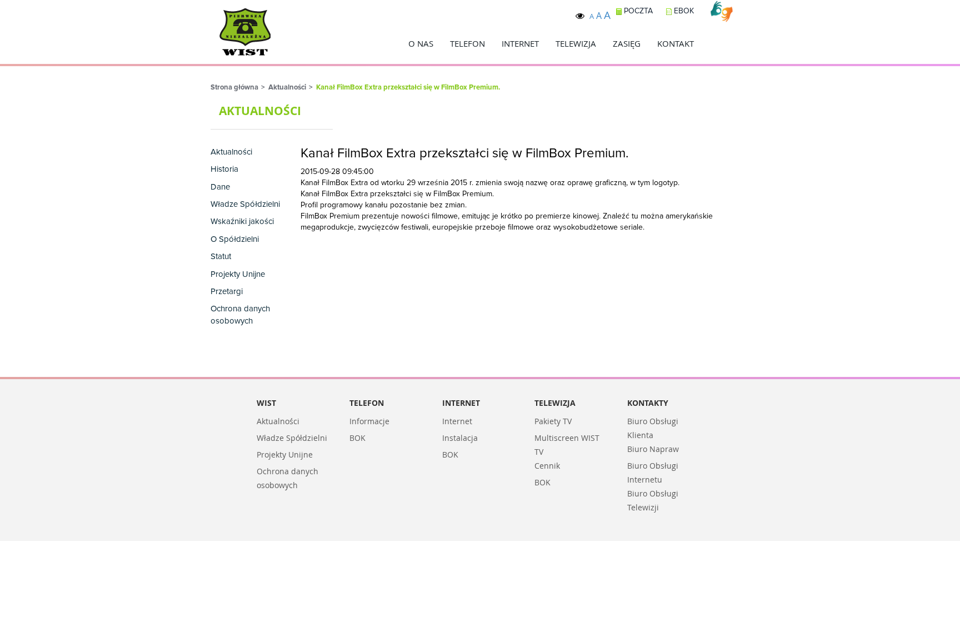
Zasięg (627, 43)
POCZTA (637, 11)
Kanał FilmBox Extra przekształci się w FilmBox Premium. (408, 87)
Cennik (547, 465)
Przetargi (227, 291)
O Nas (420, 43)
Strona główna (234, 87)
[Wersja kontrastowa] (580, 15)
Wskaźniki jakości (242, 221)
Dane (220, 187)
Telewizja (576, 43)
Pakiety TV (553, 421)
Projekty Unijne (238, 274)
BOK (357, 438)
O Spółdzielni (235, 239)
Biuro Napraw (653, 449)
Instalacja (460, 438)
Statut (221, 256)
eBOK (683, 11)
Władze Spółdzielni (245, 204)
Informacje (369, 421)
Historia (224, 169)
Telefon (467, 43)
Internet (520, 43)
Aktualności (287, 87)
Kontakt (675, 43)
